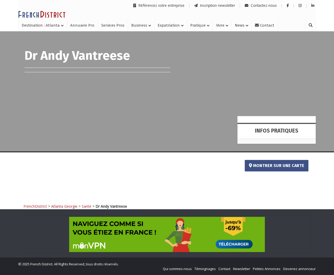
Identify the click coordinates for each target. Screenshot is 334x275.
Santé (86, 206)
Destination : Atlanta (41, 25)
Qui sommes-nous (177, 268)
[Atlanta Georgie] (41, 14)
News (239, 25)
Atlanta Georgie (64, 206)
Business (139, 25)
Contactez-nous (263, 5)
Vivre (220, 25)
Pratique (198, 25)
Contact (266, 25)
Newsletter (241, 268)
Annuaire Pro (82, 25)
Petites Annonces (267, 268)
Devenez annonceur (299, 268)
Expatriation (169, 25)
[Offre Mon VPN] (167, 234)
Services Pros (112, 25)
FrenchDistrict (35, 206)
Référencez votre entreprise (161, 5)
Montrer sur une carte (278, 165)
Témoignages (205, 268)
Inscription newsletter (217, 5)
